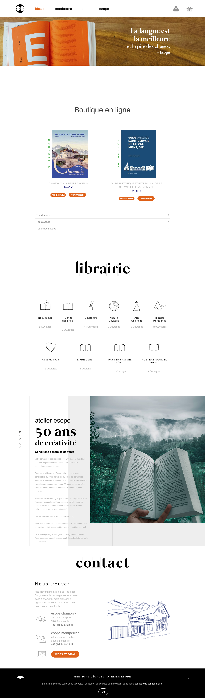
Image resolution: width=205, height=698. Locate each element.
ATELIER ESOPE (119, 676)
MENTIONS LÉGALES (89, 676)
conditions (63, 8)
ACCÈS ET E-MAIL (65, 654)
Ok (103, 692)
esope (104, 8)
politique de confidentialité (149, 683)
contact (86, 8)
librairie (41, 8)
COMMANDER (77, 194)
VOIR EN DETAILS (58, 195)
